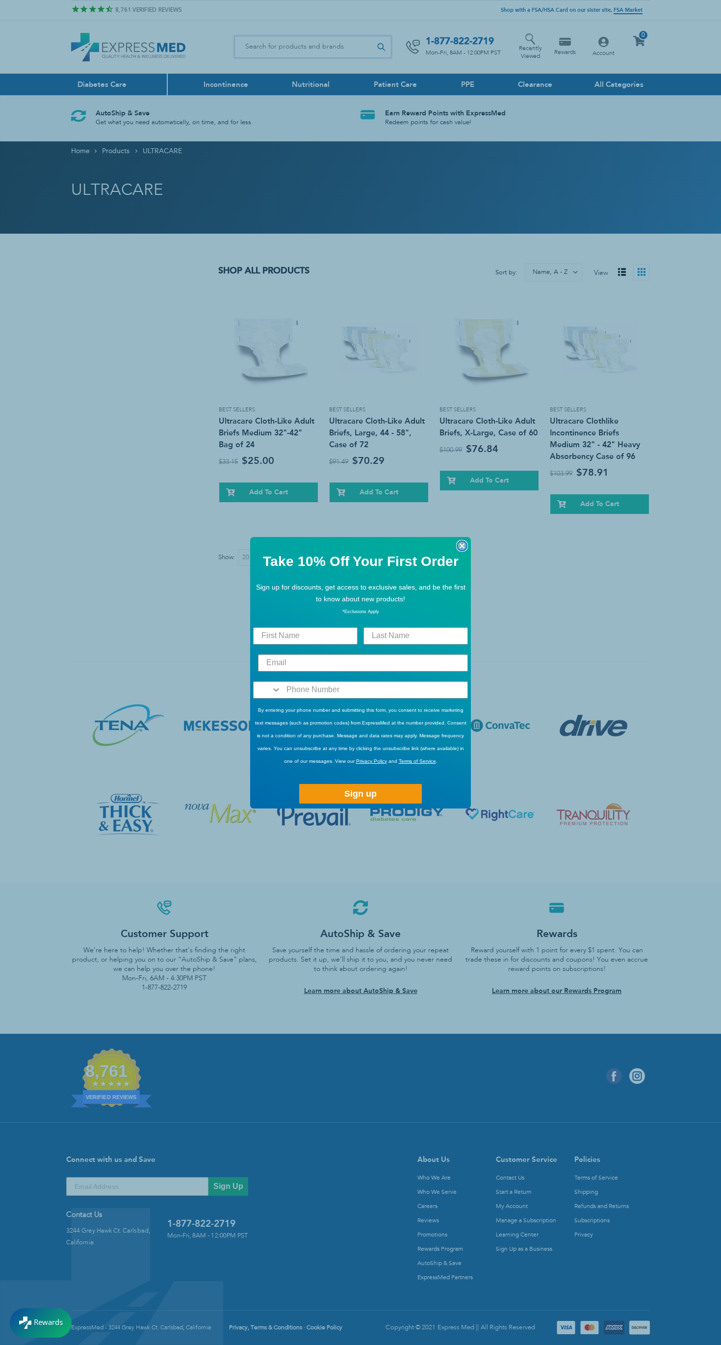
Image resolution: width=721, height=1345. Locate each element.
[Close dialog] (462, 546)
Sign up (360, 794)
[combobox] (268, 690)
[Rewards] (41, 1323)
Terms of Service (417, 761)
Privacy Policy (371, 761)
